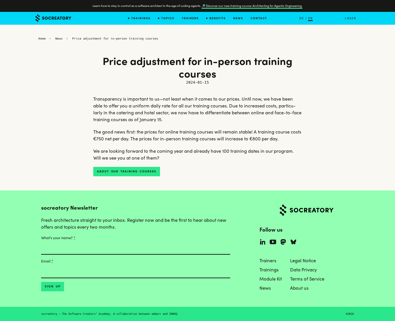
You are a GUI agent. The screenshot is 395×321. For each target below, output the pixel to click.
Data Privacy (303, 270)
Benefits (217, 18)
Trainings (141, 18)
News (238, 18)
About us (299, 288)
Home (42, 38)
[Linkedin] (262, 242)
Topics (167, 18)
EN (310, 18)
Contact (259, 18)
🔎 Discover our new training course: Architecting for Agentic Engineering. (252, 6)
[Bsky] (293, 242)
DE (301, 18)
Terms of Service (307, 279)
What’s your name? (58, 237)
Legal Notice (303, 261)
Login (350, 18)
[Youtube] (273, 242)
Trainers (190, 18)
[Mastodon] (283, 242)
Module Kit (270, 279)
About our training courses (126, 171)
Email (47, 261)
